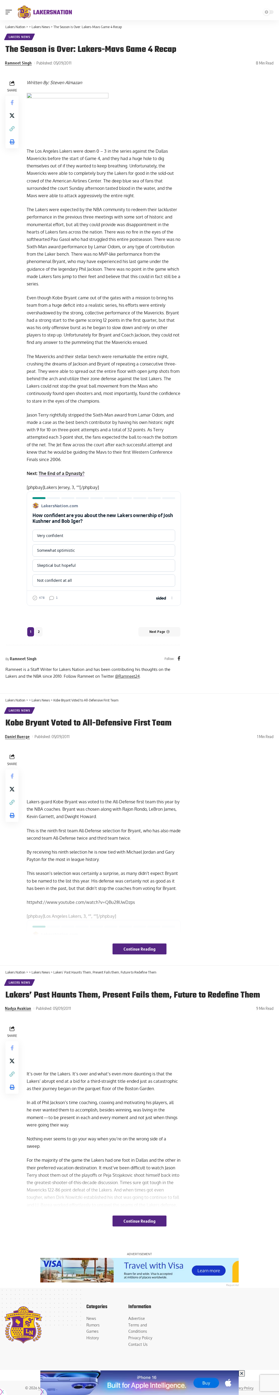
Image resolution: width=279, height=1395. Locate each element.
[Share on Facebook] (12, 102)
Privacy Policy (242, 1388)
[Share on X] (12, 115)
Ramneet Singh (18, 62)
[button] (10, 12)
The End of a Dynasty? (61, 473)
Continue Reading (139, 948)
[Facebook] (179, 659)
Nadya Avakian (18, 1008)
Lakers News (19, 37)
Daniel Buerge (17, 736)
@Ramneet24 (127, 676)
